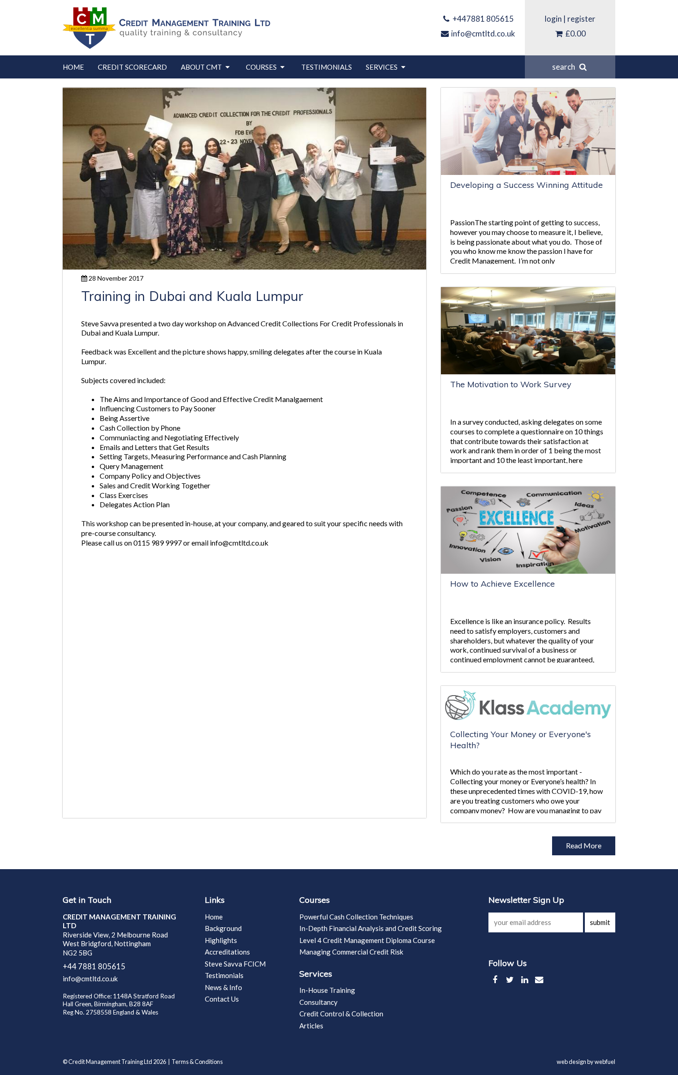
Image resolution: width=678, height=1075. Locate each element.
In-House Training (327, 990)
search (565, 67)
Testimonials (326, 67)
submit (600, 922)
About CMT (202, 67)
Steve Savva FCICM (235, 964)
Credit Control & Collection (341, 1013)
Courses (262, 67)
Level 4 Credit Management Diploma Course (367, 940)
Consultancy (318, 1002)
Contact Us (222, 999)
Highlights (221, 940)
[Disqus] (244, 681)
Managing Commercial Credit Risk (351, 952)
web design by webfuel (586, 1061)
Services (382, 67)
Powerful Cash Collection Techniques (356, 917)
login (553, 19)
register (581, 19)
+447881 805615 (482, 19)
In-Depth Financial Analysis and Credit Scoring (370, 928)
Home (73, 67)
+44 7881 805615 (94, 966)
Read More (583, 845)
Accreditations (227, 952)
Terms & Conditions (197, 1061)
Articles (311, 1025)
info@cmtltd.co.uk (482, 33)
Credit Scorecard (132, 67)
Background (223, 928)
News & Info (223, 987)
